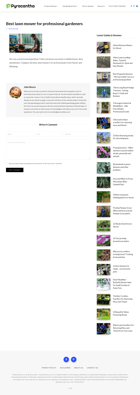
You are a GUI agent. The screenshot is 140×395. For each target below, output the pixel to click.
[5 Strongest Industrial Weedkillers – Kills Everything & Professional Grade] (105, 108)
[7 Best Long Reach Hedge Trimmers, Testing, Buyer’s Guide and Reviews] (105, 92)
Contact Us (92, 368)
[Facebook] (66, 359)
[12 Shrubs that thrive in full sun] (105, 226)
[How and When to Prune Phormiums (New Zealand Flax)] (105, 182)
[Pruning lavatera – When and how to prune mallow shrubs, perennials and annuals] (105, 153)
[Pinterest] (73, 359)
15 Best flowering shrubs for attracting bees (123, 137)
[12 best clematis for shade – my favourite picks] (105, 269)
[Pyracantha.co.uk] (22, 6)
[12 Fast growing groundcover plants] (105, 240)
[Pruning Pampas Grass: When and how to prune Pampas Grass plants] (105, 211)
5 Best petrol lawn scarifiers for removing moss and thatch (122, 122)
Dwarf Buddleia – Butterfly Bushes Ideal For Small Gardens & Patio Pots (122, 283)
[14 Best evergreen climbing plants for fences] (105, 197)
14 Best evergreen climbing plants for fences (123, 196)
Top (70, 388)
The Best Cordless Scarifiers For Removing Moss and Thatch (122, 299)
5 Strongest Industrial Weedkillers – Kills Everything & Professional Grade (122, 107)
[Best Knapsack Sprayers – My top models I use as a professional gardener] (105, 77)
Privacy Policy (49, 368)
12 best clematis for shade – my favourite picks (121, 269)
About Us (78, 368)
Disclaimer (65, 368)
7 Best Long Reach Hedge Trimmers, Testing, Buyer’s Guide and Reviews (123, 91)
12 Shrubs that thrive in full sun (122, 225)
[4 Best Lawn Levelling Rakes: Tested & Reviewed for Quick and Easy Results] (105, 62)
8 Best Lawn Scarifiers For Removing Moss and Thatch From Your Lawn (123, 328)
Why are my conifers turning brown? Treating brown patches (123, 254)
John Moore (13, 29)
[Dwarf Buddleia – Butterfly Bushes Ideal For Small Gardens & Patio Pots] (105, 284)
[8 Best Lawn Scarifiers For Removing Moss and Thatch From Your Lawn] (105, 328)
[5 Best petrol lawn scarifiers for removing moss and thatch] (105, 123)
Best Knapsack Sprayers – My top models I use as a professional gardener (123, 77)
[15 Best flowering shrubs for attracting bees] (105, 137)
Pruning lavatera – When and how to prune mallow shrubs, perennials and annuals (123, 152)
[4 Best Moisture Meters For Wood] (105, 47)
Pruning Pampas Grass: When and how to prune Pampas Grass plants (122, 211)
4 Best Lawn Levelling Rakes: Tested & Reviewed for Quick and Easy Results (123, 61)
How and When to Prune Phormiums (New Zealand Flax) (123, 182)
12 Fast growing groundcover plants (121, 239)
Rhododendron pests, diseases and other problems (122, 167)
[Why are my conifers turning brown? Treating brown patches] (105, 255)
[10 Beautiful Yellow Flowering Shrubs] (105, 314)
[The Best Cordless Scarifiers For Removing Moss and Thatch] (105, 299)
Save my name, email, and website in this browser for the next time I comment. (35, 163)
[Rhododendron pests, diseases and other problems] (105, 167)
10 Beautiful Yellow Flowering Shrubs (121, 313)
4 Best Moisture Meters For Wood (122, 46)
